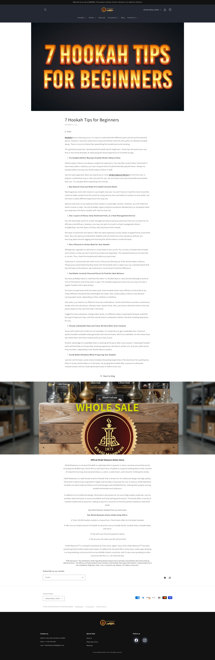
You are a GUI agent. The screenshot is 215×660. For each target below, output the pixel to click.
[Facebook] (136, 640)
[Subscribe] (82, 577)
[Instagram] (144, 640)
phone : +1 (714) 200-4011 (48, 641)
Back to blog (109, 376)
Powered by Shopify (67, 606)
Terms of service (101, 607)
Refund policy (79, 607)
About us (89, 638)
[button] (45, 9)
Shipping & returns (92, 642)
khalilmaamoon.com (54, 606)
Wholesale (90, 645)
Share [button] (69, 131)
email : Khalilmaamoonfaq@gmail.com (52, 645)
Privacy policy (90, 607)
